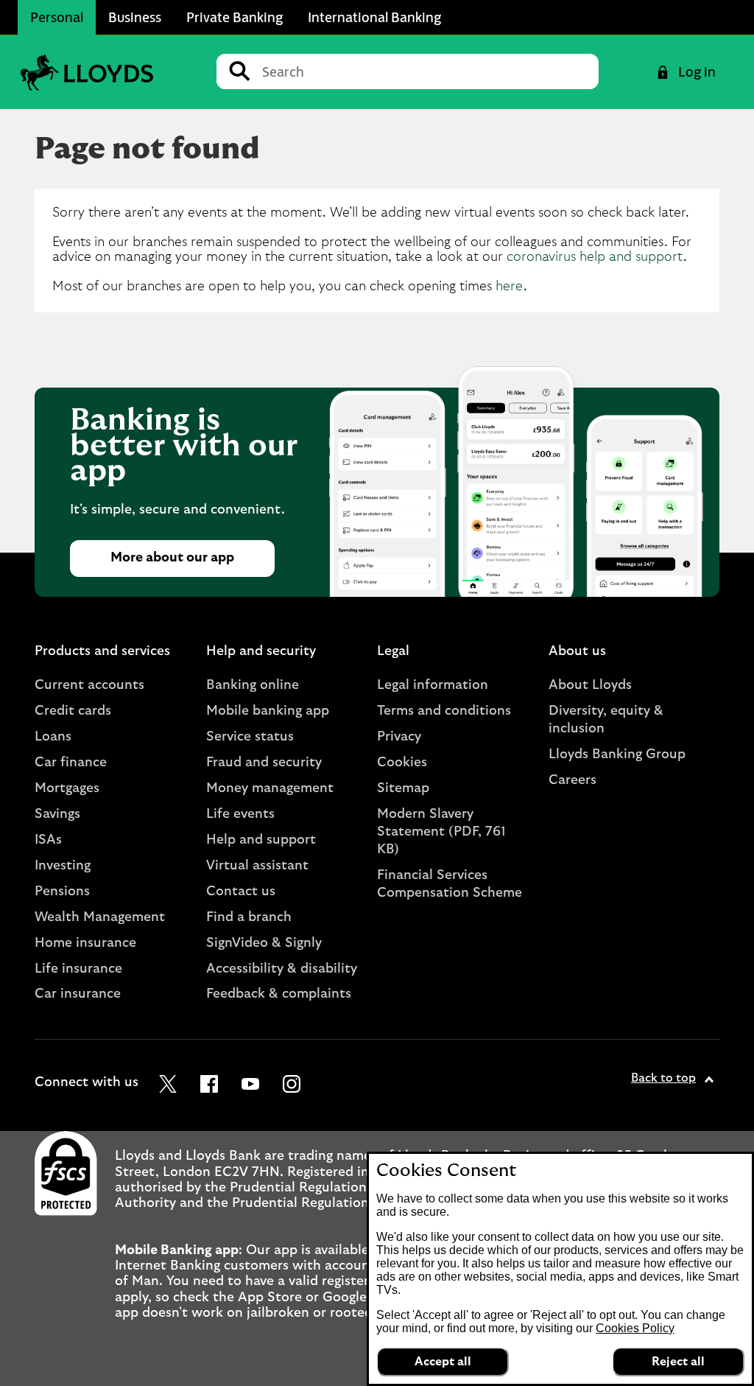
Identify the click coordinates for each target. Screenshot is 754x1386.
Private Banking (234, 17)
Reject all (678, 1362)
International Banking (374, 17)
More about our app (172, 557)
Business (134, 17)
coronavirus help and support (595, 257)
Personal (56, 17)
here (510, 286)
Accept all (443, 1362)
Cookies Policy (635, 1328)
